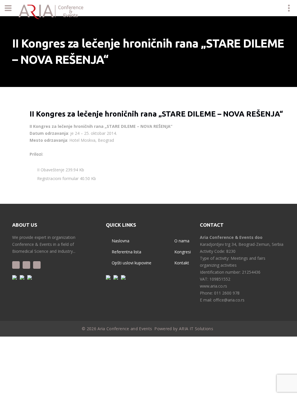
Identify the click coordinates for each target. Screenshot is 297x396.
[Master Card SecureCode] (123, 277)
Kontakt (181, 263)
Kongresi (182, 252)
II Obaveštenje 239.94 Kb (60, 169)
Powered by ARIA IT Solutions (183, 328)
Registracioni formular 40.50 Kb (66, 178)
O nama (181, 241)
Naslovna (120, 241)
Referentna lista (126, 252)
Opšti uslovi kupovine (131, 263)
